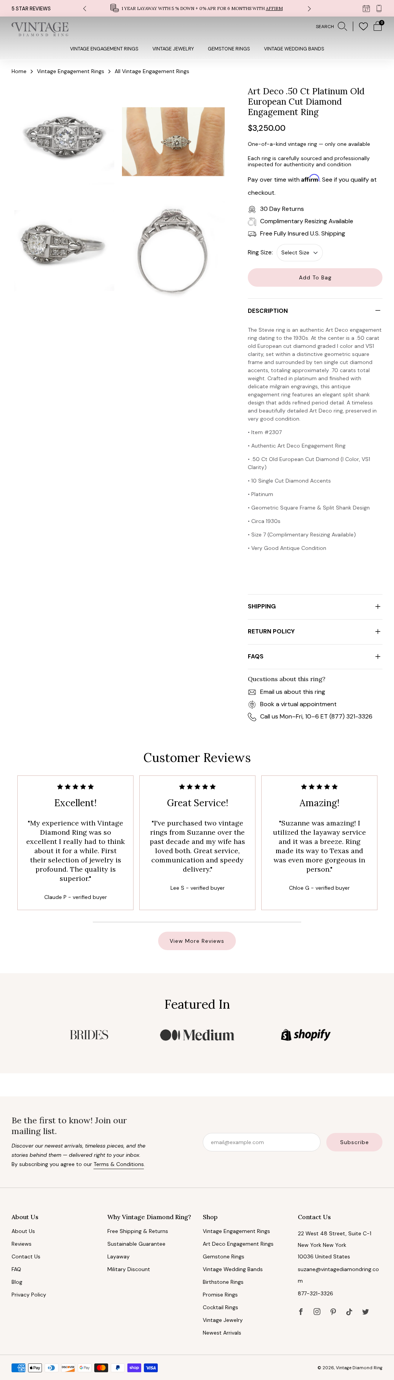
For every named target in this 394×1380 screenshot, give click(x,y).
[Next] (309, 8)
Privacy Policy (29, 1294)
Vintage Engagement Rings (104, 49)
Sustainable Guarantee (136, 1243)
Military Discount (128, 1269)
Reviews (22, 1243)
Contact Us (26, 1256)
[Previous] (85, 8)
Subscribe (354, 1142)
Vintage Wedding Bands (294, 49)
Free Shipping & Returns (137, 1231)
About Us (23, 1231)
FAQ (16, 1269)
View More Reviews (197, 940)
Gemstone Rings (229, 49)
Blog (17, 1281)
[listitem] (197, 8)
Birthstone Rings (223, 1281)
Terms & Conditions (118, 1164)
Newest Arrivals (222, 1332)
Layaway (118, 1256)
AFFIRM (274, 8)
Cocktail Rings (220, 1307)
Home (19, 71)
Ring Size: (260, 252)
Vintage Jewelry (173, 49)
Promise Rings (220, 1294)
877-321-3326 (315, 1293)
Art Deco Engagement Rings (238, 1243)
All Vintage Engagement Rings (152, 71)
